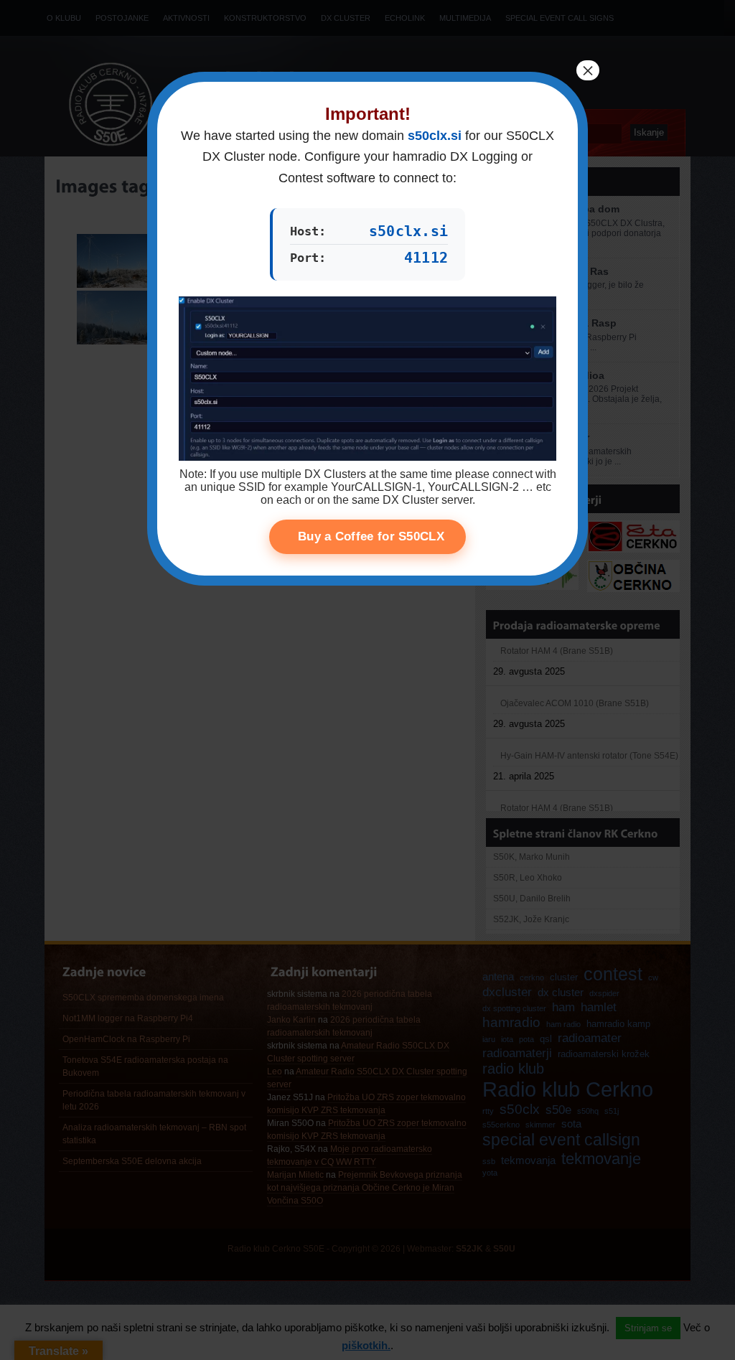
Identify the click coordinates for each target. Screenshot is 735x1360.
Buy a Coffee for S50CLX (371, 536)
